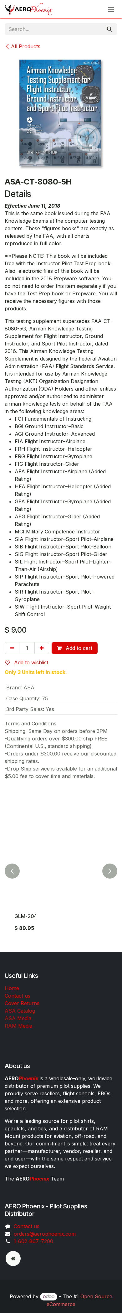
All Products (25, 46)
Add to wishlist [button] (30, 662)
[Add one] (41, 648)
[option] (61, 871)
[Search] (109, 29)
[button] (12, 871)
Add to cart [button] (78, 648)
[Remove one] (12, 648)
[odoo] (13, 1258)
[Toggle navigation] (111, 9)
